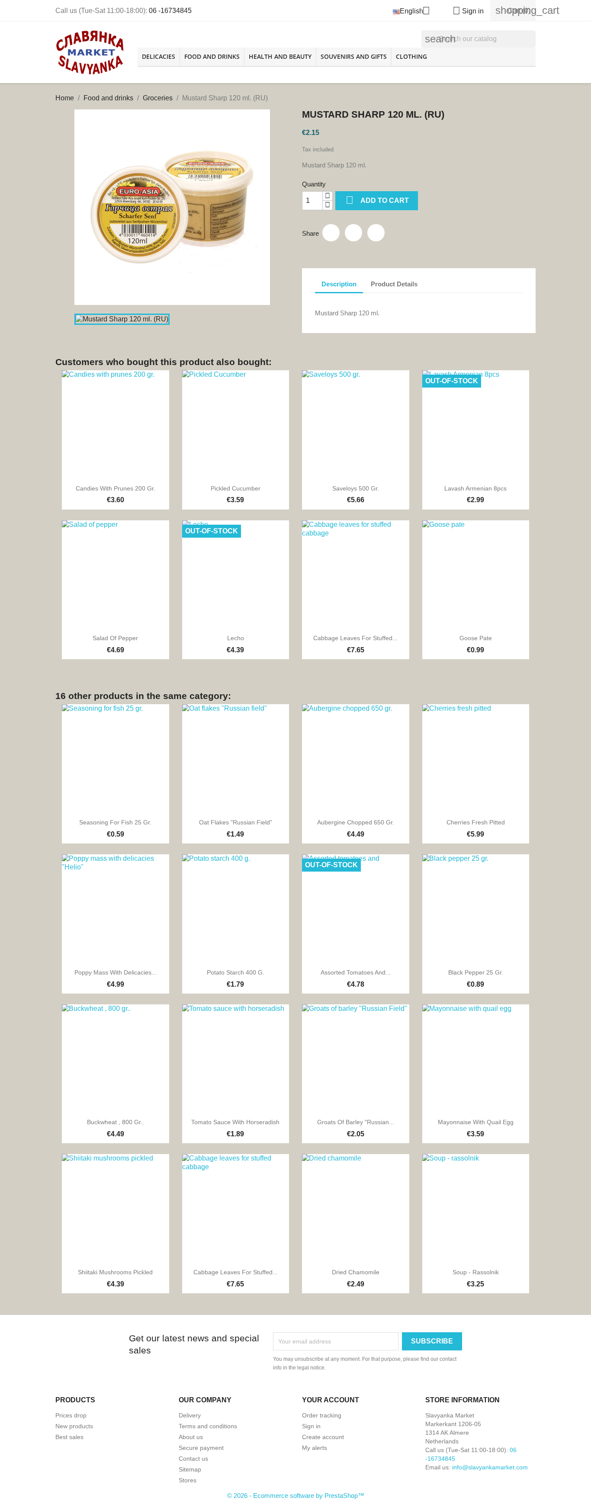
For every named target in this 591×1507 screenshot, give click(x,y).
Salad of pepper (115, 638)
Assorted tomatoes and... (356, 972)
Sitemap (190, 1469)
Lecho (235, 638)
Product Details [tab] (394, 284)
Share (331, 232)
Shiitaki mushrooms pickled (115, 1272)
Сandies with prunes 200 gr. (115, 488)
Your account (330, 1400)
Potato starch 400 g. (235, 972)
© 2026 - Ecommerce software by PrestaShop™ (295, 1495)
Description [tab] (339, 284)
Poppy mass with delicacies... (115, 972)
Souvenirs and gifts (354, 56)
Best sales (69, 1436)
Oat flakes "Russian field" (235, 822)
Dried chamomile (355, 1272)
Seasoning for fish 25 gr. (115, 822)
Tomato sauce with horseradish (235, 1122)
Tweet (353, 232)
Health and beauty (280, 56)
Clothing (411, 56)
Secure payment (201, 1447)
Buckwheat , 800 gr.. (115, 1122)
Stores (187, 1480)
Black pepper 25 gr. (475, 972)
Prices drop (71, 1415)
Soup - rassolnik (476, 1272)
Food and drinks (212, 56)
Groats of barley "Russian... (355, 1122)
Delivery (190, 1415)
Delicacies (158, 56)
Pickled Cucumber (235, 488)
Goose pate (475, 638)
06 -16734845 (170, 10)
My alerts (314, 1447)
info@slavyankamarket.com (490, 1467)
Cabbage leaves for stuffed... (355, 638)
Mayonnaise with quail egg (476, 1122)
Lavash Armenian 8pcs (475, 488)
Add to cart (377, 200)
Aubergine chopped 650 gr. (355, 822)
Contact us (193, 1458)
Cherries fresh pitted (475, 822)
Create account (323, 1436)
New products (74, 1426)
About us (191, 1436)
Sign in (311, 1426)
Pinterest (376, 232)
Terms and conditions (208, 1426)
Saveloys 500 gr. (355, 488)
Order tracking (321, 1415)
